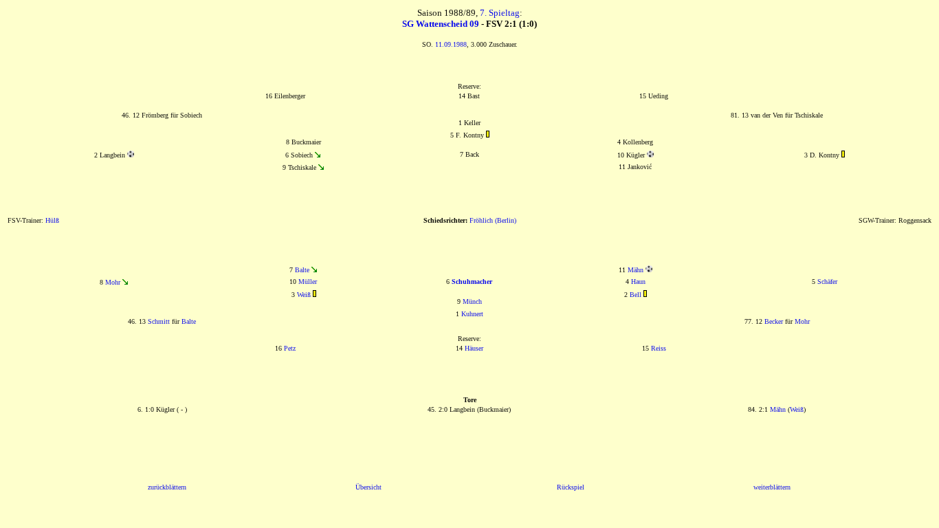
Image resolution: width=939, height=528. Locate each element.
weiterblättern (772, 487)
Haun (638, 281)
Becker (773, 321)
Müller (307, 281)
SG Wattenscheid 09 (440, 24)
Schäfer (827, 281)
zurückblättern (167, 487)
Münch (472, 301)
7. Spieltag (500, 13)
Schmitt (159, 321)
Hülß (52, 220)
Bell (635, 294)
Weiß (304, 294)
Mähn (635, 270)
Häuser (474, 348)
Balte (302, 270)
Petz (290, 348)
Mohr (112, 282)
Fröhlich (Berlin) (493, 220)
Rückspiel (570, 487)
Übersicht (368, 487)
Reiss (658, 348)
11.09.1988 (451, 44)
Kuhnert (472, 314)
